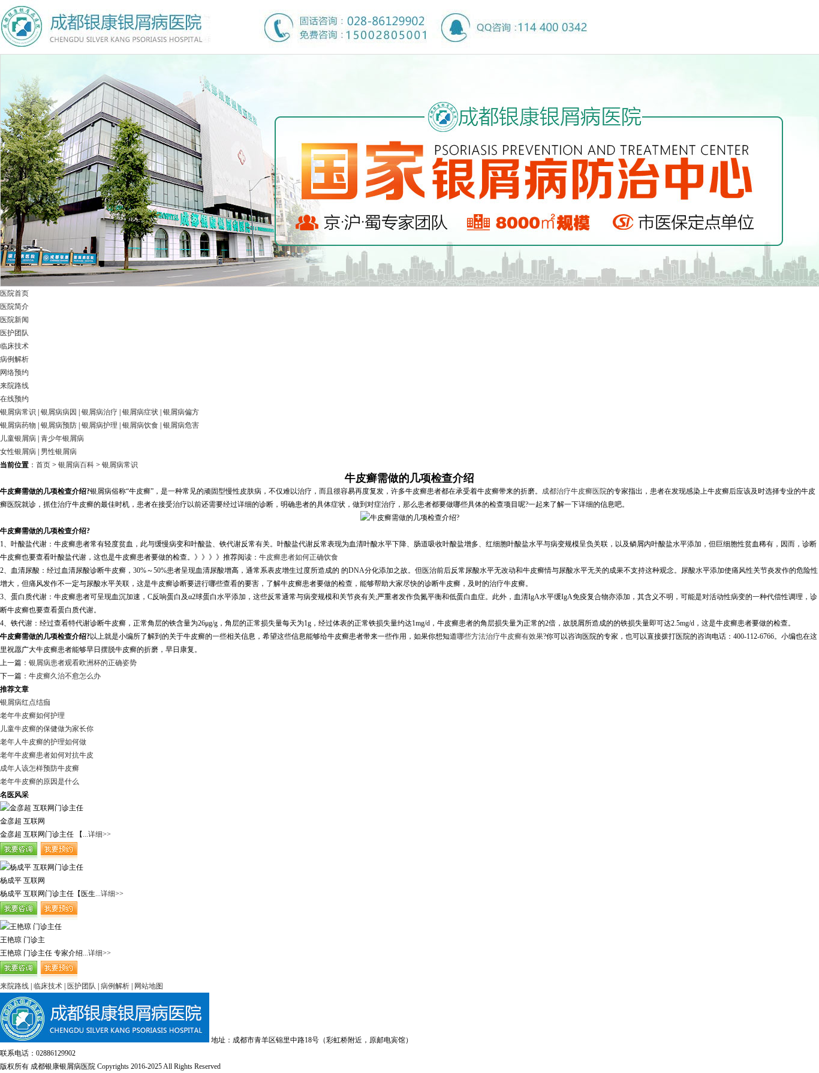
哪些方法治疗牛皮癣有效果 (500, 636)
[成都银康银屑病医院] (294, 51)
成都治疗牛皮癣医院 (574, 491)
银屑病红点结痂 (25, 702)
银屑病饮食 (140, 425)
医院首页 (14, 293)
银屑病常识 (18, 412)
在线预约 (14, 399)
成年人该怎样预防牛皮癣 (39, 768)
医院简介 (14, 306)
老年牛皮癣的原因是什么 (39, 781)
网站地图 (148, 986)
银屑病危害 (181, 425)
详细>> (99, 834)
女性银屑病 (18, 451)
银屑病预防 (59, 425)
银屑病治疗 (100, 412)
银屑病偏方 (181, 412)
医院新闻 (14, 319)
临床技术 (14, 346)
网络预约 (14, 372)
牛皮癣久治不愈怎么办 (65, 676)
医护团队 (14, 333)
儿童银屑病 (18, 438)
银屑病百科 (76, 465)
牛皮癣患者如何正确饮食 (298, 557)
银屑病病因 (59, 412)
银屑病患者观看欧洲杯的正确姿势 (83, 663)
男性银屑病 (59, 451)
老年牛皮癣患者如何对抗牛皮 (47, 755)
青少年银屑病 (62, 438)
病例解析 (14, 359)
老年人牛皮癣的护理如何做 (43, 742)
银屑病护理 (100, 425)
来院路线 (14, 385)
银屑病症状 (140, 412)
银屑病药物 (18, 425)
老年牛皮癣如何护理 (32, 715)
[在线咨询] (39, 858)
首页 (43, 465)
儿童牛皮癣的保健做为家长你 (47, 729)
